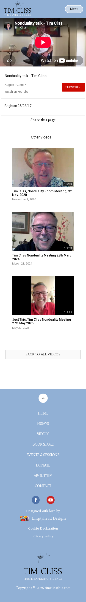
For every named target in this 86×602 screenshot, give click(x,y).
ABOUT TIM (43, 475)
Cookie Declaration (43, 528)
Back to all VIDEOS (42, 354)
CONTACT (43, 486)
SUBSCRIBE (73, 87)
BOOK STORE (43, 444)
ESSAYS (43, 423)
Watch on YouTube (16, 91)
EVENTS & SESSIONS (43, 455)
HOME (43, 413)
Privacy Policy (43, 536)
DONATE (43, 465)
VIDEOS (43, 434)
